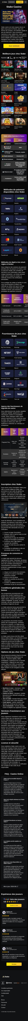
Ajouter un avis (14, 905)
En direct (11, 58)
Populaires (4, 57)
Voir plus (14, 964)
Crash (17, 57)
